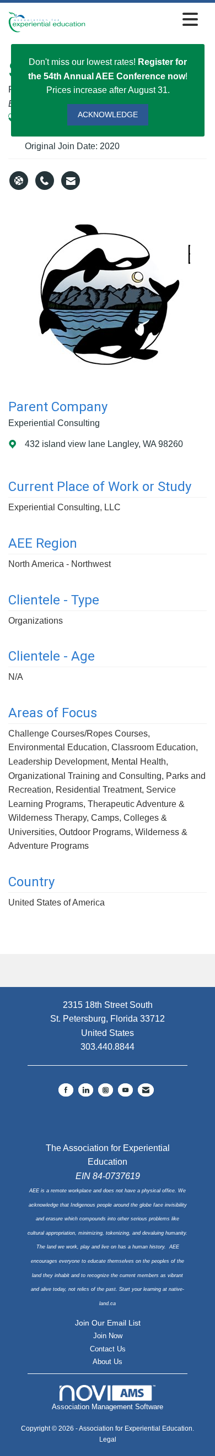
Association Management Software (107, 1407)
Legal (107, 1439)
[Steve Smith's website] (18, 180)
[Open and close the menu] (144, 20)
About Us (107, 1361)
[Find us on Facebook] (65, 1090)
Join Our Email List (108, 1322)
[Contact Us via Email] (146, 1090)
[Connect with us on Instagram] (105, 1090)
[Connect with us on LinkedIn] (85, 1090)
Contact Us (108, 1349)
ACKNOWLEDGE (108, 114)
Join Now (107, 1336)
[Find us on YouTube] (125, 1090)
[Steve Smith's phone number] (44, 180)
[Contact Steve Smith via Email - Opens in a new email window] (70, 180)
